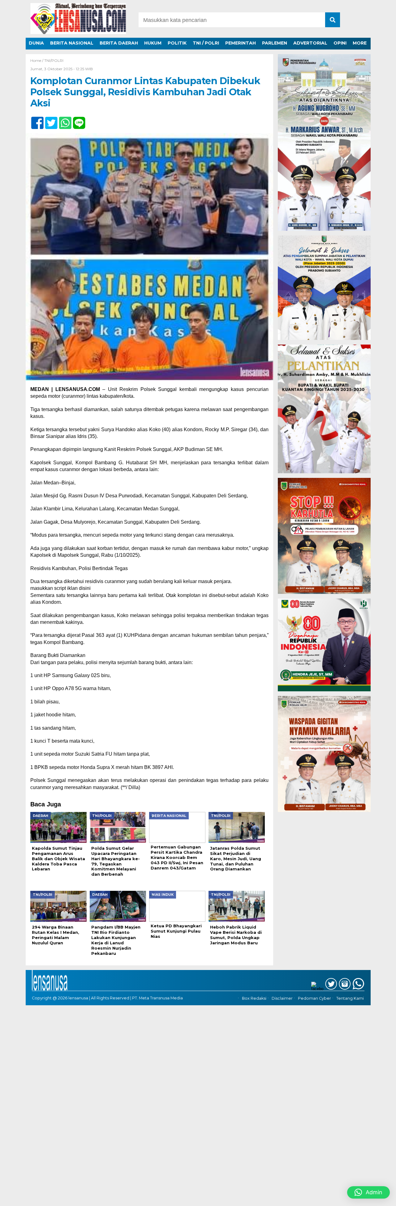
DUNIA (36, 43)
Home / (37, 60)
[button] (368, 1192)
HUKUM (152, 43)
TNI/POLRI (53, 60)
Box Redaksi (254, 998)
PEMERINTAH (240, 43)
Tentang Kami (350, 998)
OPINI (340, 43)
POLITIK (177, 43)
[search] (332, 19)
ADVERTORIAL (310, 43)
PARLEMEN (274, 43)
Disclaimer (282, 998)
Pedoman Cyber (314, 998)
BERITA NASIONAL (71, 43)
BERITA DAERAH (119, 43)
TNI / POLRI (206, 43)
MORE (360, 43)
